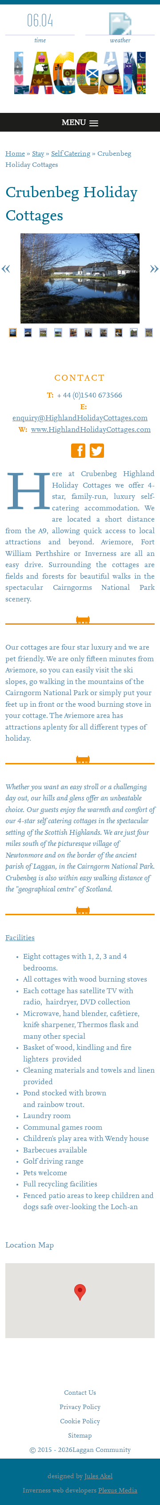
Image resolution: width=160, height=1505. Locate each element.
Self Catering (70, 154)
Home (15, 154)
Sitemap (80, 1436)
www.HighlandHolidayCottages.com (91, 430)
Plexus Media (117, 1491)
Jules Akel (98, 1476)
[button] (80, 1292)
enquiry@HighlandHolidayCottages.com (80, 419)
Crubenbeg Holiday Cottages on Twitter (97, 451)
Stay (38, 154)
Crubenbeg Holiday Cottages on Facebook (78, 451)
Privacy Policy (80, 1407)
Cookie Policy (80, 1421)
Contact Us (80, 1393)
